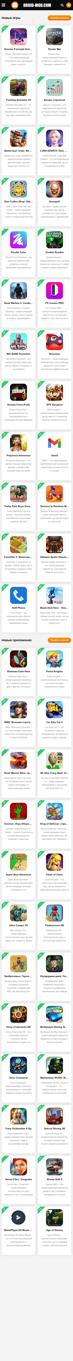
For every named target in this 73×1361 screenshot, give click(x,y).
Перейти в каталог (59, 18)
